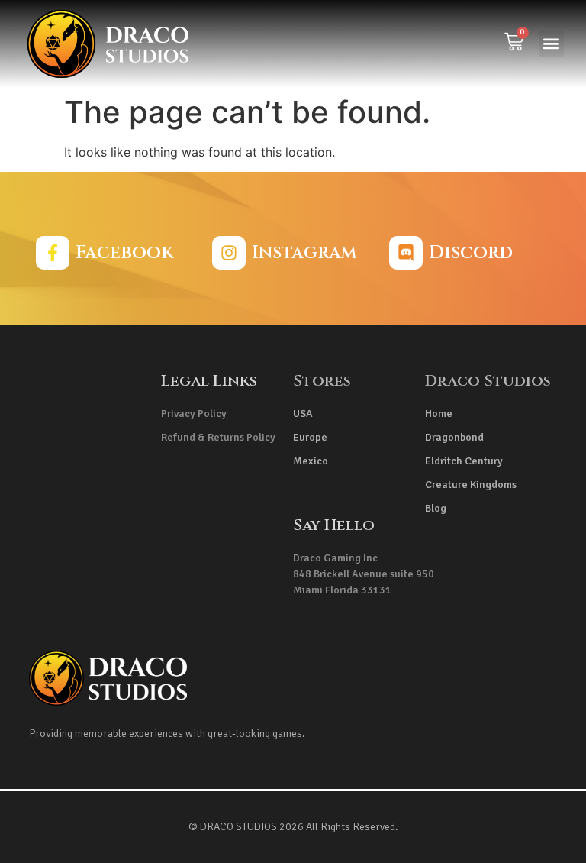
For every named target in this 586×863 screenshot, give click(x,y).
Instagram (304, 253)
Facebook (124, 253)
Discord (471, 253)
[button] (551, 44)
